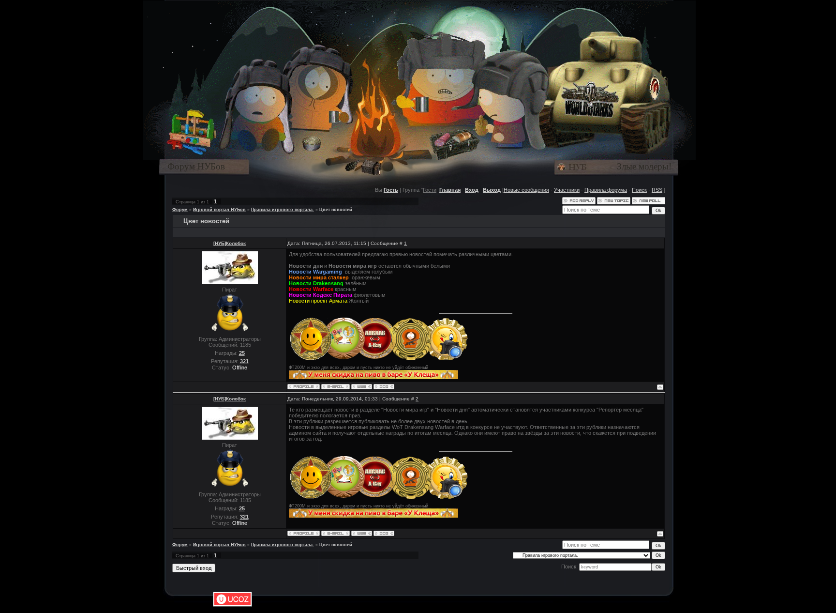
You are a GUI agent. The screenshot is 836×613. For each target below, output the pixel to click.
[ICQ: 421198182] (383, 386)
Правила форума (605, 190)
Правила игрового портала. (282, 209)
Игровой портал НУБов (219, 209)
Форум (180, 209)
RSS (657, 190)
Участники (567, 190)
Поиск (639, 190)
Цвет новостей (335, 209)
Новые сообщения (526, 190)
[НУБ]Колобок (229, 243)
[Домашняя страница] (361, 386)
